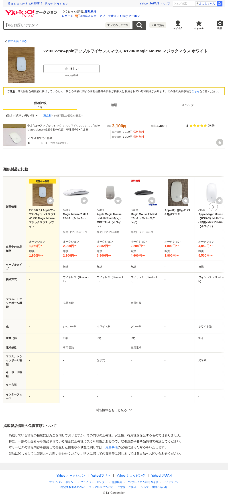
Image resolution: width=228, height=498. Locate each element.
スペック (187, 105)
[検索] (219, 3)
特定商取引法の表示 (73, 487)
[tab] (40, 105)
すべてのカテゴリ (117, 25)
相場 (114, 105)
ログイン (67, 16)
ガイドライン (171, 482)
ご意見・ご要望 (127, 487)
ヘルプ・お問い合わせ (154, 487)
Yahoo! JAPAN (149, 3)
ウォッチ (199, 28)
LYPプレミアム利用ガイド (142, 482)
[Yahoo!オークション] (31, 11)
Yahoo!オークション (71, 475)
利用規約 (117, 482)
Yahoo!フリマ (100, 475)
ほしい (74, 68)
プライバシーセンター (93, 482)
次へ (213, 206)
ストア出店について (101, 487)
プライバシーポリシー (62, 482)
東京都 (47, 115)
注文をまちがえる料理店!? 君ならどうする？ (38, 3)
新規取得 (90, 11)
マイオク (178, 28)
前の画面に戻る (17, 41)
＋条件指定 (158, 25)
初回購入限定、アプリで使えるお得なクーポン (109, 16)
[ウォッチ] (219, 142)
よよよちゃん (207, 3)
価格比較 (40, 105)
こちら (195, 91)
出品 (219, 28)
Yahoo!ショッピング (131, 475)
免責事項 (111, 447)
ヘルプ (165, 3)
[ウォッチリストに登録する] (50, 200)
